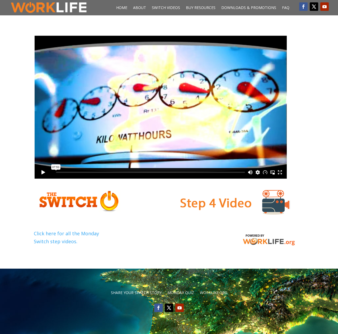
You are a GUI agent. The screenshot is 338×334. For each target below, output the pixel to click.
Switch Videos (166, 8)
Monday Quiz (180, 293)
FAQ (285, 8)
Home (121, 8)
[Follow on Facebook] (303, 6)
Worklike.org (213, 293)
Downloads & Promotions (248, 8)
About (139, 8)
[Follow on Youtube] (324, 6)
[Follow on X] (314, 6)
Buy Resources (200, 8)
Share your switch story (136, 293)
